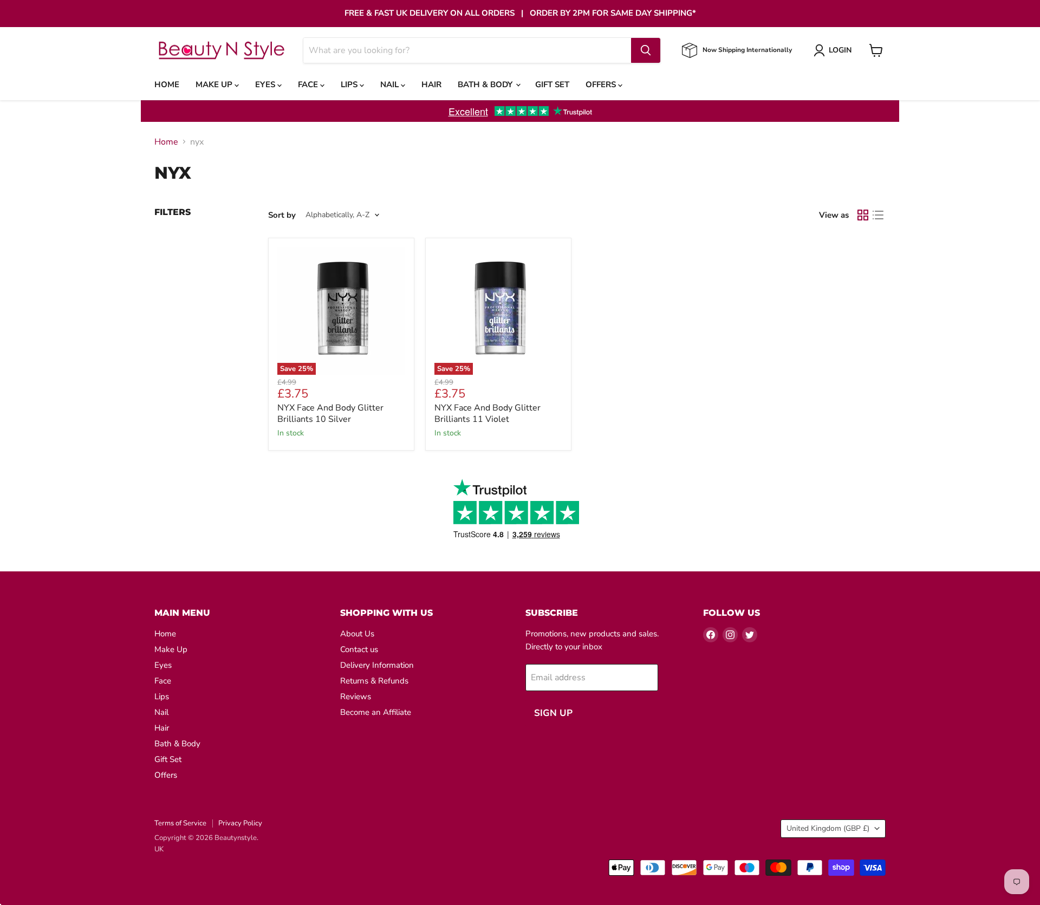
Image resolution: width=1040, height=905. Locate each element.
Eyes (266, 84)
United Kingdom (827, 828)
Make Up (215, 84)
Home (166, 84)
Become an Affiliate (375, 712)
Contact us (359, 649)
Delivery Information (377, 665)
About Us (357, 633)
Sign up (553, 713)
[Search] (645, 50)
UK (159, 849)
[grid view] (862, 215)
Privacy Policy (240, 823)
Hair (431, 84)
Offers (602, 84)
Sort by (282, 215)
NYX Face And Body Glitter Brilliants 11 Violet (487, 413)
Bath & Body (486, 84)
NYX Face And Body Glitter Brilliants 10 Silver (330, 413)
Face (309, 84)
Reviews (355, 696)
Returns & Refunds (374, 680)
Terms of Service (180, 823)
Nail (390, 84)
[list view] (878, 215)
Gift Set (552, 84)
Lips (350, 84)
